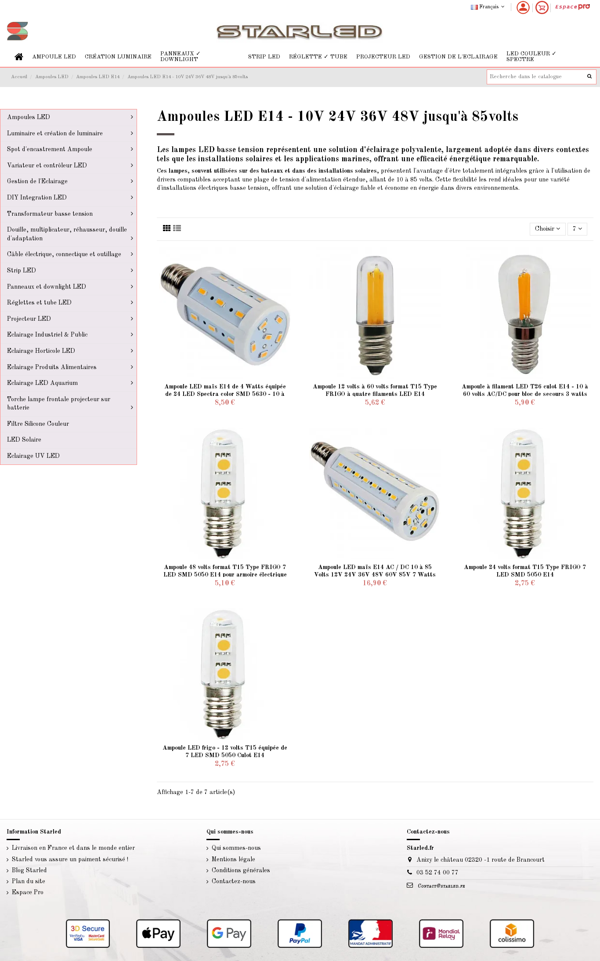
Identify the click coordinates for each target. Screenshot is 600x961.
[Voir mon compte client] (523, 7)
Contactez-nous (234, 881)
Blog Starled (29, 870)
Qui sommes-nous (236, 848)
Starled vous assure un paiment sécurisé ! (70, 859)
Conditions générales (241, 870)
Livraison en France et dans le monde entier (73, 848)
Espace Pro (27, 892)
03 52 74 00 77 (437, 873)
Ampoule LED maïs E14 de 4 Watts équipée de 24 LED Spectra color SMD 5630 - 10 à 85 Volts (225, 394)
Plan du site (28, 881)
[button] (54, 57)
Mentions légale (233, 859)
